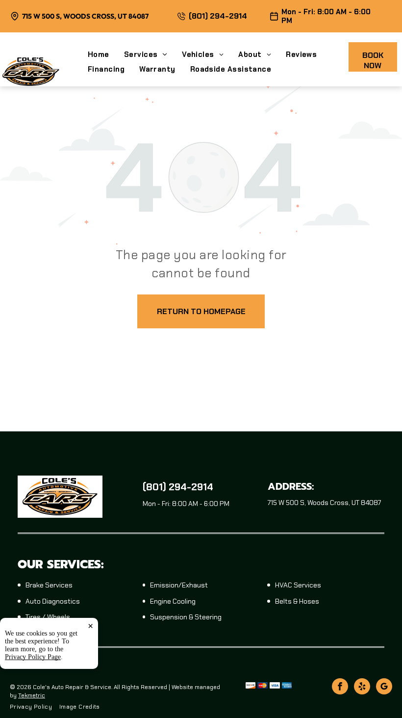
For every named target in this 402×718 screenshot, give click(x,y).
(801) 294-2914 (218, 16)
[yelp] (362, 687)
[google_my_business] (384, 687)
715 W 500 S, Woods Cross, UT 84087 (85, 16)
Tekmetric (31, 695)
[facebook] (340, 687)
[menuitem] (106, 54)
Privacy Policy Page (33, 657)
